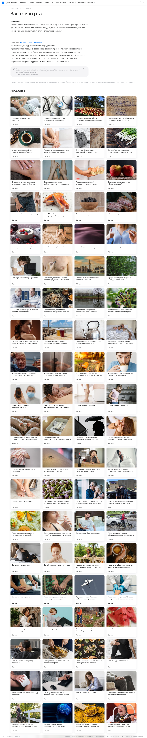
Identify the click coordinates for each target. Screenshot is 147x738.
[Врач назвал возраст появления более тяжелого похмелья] (25, 367)
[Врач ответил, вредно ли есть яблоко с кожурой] (121, 175)
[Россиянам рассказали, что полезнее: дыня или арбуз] (25, 526)
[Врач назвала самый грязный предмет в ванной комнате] (57, 367)
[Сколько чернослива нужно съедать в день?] (89, 207)
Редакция (67, 736)
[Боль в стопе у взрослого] (25, 494)
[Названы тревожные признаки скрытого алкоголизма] (89, 462)
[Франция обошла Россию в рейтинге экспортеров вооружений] (89, 590)
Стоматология (26, 8)
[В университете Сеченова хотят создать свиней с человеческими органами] (25, 431)
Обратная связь (99, 736)
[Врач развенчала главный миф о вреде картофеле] (57, 654)
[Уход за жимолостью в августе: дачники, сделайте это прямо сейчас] (121, 303)
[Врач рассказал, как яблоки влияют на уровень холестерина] (89, 111)
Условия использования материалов (83, 736)
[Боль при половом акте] (25, 558)
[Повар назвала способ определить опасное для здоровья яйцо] (89, 175)
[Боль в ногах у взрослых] (89, 399)
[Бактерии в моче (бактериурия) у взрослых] (25, 686)
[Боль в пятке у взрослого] (25, 590)
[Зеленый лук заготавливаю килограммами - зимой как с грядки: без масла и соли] (121, 143)
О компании (9, 736)
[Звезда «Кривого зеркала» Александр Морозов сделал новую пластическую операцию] (121, 718)
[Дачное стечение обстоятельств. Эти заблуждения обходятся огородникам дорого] (89, 622)
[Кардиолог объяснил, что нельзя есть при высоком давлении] (121, 558)
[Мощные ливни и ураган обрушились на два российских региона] (121, 526)
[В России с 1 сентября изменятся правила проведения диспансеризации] (25, 303)
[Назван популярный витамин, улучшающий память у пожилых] (89, 558)
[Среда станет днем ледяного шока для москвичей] (121, 271)
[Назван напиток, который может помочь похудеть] (25, 622)
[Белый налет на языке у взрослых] (57, 558)
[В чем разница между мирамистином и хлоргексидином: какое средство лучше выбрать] (25, 399)
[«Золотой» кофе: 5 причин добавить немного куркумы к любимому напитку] (89, 718)
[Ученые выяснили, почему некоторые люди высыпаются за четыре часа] (121, 462)
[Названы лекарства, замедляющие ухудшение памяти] (57, 431)
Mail (3, 736)
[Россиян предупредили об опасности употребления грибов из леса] (57, 303)
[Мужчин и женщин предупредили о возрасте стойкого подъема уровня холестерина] (89, 494)
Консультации (14, 8)
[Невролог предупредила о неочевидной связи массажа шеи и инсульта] (57, 399)
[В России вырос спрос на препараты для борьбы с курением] (121, 239)
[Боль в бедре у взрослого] (121, 654)
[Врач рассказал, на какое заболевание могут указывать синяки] (57, 175)
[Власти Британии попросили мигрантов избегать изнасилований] (89, 271)
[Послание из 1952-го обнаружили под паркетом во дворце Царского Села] (121, 111)
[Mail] (3, 2)
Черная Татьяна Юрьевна (31, 42)
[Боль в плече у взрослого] (89, 686)
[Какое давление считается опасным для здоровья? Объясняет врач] (57, 111)
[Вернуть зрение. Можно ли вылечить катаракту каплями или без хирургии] (121, 431)
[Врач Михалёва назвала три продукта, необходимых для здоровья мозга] (57, 207)
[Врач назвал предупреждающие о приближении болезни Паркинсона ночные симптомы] (121, 686)
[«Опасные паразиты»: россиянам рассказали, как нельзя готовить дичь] (121, 207)
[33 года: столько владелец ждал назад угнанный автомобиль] (121, 494)
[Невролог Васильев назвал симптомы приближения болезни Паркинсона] (25, 718)
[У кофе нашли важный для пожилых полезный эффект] (25, 143)
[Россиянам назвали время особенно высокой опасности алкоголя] (57, 335)
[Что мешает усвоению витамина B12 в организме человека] (89, 654)
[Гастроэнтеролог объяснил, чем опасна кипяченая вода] (89, 335)
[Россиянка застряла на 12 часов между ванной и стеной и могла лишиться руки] (121, 590)
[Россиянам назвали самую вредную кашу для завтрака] (25, 239)
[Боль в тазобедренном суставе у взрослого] (25, 207)
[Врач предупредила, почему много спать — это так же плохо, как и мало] (121, 335)
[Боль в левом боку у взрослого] (89, 526)
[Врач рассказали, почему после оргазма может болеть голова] (57, 239)
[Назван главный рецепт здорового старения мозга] (57, 718)
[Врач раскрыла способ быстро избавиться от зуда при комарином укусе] (57, 462)
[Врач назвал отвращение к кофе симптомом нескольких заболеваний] (121, 367)
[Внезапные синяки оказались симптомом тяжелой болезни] (25, 175)
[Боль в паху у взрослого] (57, 622)
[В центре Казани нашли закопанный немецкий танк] (89, 143)
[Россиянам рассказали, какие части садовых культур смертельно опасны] (57, 590)
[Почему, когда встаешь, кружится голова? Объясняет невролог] (89, 239)
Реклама (17, 736)
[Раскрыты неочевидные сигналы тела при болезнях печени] (57, 143)
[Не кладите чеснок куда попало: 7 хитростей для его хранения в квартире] (57, 494)
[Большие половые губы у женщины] (25, 111)
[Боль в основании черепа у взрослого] (25, 654)
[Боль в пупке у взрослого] (121, 399)
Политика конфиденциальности (134, 736)
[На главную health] (10, 2)
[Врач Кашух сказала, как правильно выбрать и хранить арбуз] (121, 622)
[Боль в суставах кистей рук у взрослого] (25, 462)
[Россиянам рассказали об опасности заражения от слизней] (89, 367)
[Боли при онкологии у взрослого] (25, 271)
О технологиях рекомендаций (114, 736)
